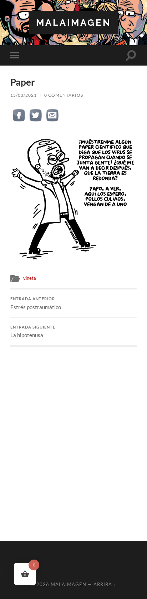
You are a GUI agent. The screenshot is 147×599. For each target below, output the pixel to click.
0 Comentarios (63, 95)
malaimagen (73, 22)
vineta (29, 278)
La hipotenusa (32, 332)
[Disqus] (73, 436)
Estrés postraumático (35, 303)
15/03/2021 (23, 95)
